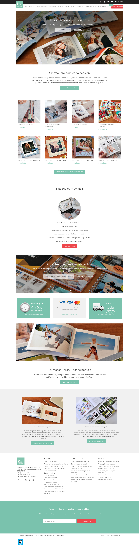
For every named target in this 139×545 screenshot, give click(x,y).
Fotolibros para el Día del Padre (54, 491)
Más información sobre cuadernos (58, 276)
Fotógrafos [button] (79, 6)
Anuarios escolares (50, 480)
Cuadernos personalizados (79, 464)
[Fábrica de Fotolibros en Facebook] (104, 2)
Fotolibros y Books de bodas (82, 162)
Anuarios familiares (50, 482)
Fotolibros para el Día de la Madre (55, 489)
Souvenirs (47, 493)
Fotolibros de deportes (51, 484)
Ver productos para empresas (42, 443)
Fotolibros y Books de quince (29, 162)
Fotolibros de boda (50, 471)
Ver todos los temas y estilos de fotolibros (69, 171)
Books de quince (49, 473)
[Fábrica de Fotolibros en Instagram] (108, 2)
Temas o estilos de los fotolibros (54, 466)
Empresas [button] (89, 6)
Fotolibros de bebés (79, 126)
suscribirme (87, 521)
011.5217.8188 (21, 471)
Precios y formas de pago (106, 464)
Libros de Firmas (49, 475)
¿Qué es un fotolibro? (51, 462)
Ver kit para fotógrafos (96, 441)
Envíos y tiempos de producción (108, 466)
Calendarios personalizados (80, 462)
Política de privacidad (105, 479)
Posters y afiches (76, 468)
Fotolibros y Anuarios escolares (106, 127)
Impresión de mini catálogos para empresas (82, 480)
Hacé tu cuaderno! (85, 276)
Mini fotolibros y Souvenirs (108, 162)
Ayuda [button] (97, 6)
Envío (72, 6)
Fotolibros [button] (29, 6)
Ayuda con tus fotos (104, 477)
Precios (66, 6)
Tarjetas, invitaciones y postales (81, 466)
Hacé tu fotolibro (117, 6)
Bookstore (105, 6)
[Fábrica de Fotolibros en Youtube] (112, 2)
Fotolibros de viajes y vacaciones (52, 127)
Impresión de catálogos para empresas (80, 472)
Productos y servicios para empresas (106, 472)
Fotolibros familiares (25, 126)
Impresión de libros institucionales (82, 477)
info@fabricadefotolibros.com (27, 473)
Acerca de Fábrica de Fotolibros (108, 462)
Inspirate (78, 30)
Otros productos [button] (40, 6)
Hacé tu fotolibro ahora (69, 88)
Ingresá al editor (69, 246)
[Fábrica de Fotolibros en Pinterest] (101, 2)
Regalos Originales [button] (55, 6)
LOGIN (120, 2)
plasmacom (117, 535)
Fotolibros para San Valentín (53, 487)
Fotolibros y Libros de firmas (55, 162)
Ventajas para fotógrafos (106, 468)
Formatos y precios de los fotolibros (56, 464)
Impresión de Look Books (79, 475)
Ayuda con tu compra (105, 475)
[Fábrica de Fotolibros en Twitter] (116, 2)
